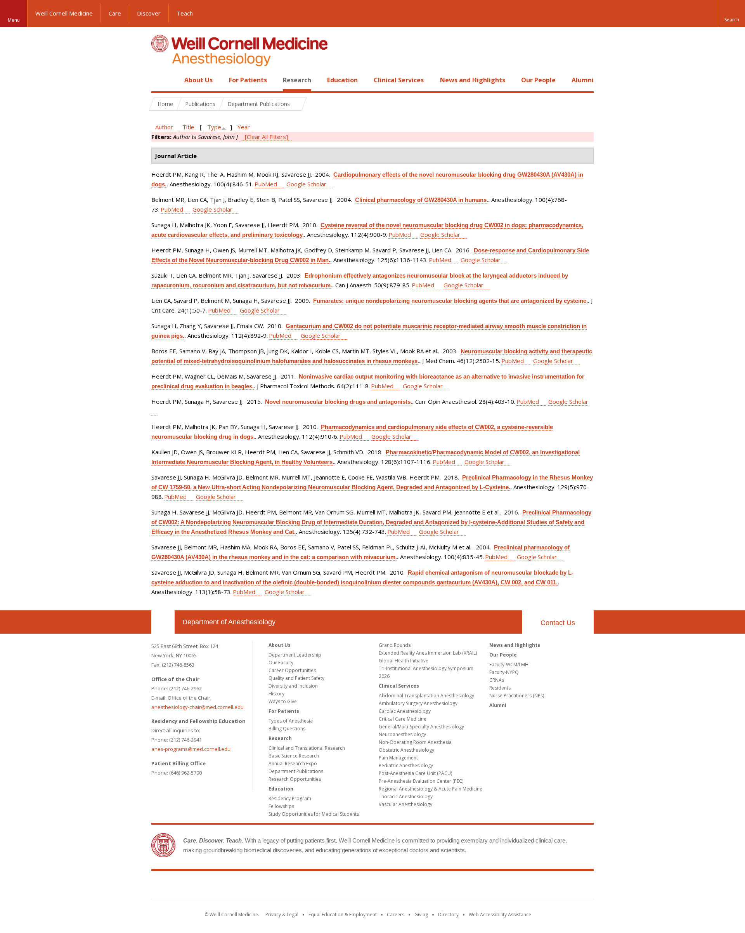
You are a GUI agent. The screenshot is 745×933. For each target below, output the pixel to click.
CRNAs (496, 680)
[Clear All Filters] (266, 137)
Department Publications (296, 771)
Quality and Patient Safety (296, 678)
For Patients (248, 80)
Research (297, 80)
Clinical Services (399, 80)
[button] (731, 13)
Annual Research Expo (293, 763)
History (276, 693)
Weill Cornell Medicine (64, 13)
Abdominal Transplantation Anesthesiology (426, 695)
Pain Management (398, 757)
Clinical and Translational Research (307, 748)
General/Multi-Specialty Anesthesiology (421, 726)
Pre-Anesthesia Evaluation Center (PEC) (421, 781)
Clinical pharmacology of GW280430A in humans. (421, 199)
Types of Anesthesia (291, 721)
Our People (538, 80)
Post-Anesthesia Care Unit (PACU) (415, 773)
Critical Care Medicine (402, 719)
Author (164, 127)
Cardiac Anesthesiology (405, 711)
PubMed (266, 184)
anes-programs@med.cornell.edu (190, 748)
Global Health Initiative (403, 660)
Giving (421, 914)
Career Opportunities (292, 670)
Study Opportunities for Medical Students (314, 814)
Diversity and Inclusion (293, 686)
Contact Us (558, 623)
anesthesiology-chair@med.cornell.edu (197, 707)
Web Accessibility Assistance (500, 914)
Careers (395, 914)
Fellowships (281, 806)
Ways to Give (283, 701)
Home (160, 80)
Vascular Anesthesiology (405, 804)
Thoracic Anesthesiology (406, 796)
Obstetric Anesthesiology (406, 750)
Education (342, 80)
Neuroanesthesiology (402, 734)
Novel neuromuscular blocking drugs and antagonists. (338, 401)
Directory (448, 914)
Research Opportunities (295, 779)
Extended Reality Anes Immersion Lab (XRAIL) (428, 653)
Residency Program (290, 798)
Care (115, 13)
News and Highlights (472, 80)
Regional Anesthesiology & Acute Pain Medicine (430, 788)
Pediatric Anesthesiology (406, 765)
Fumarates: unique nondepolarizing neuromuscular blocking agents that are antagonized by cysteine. (450, 300)
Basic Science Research (294, 755)
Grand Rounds (395, 645)
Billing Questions (287, 728)
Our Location (163, 622)
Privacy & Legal (281, 914)
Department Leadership (295, 655)
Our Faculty (281, 662)
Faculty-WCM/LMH (508, 664)
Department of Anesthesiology (228, 622)
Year (243, 127)
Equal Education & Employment (342, 914)
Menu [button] (14, 20)
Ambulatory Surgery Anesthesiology (418, 703)
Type (214, 127)
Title (188, 127)
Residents (500, 688)
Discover (149, 13)
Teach (185, 13)
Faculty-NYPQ (504, 672)
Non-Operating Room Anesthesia (415, 742)
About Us (198, 80)
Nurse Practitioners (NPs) (516, 695)
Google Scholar (306, 184)
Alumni (583, 80)
